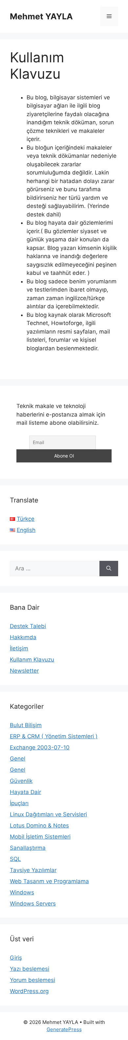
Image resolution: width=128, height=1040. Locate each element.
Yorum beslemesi (32, 980)
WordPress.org (29, 991)
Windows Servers (33, 903)
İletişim (19, 648)
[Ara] (108, 569)
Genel (17, 758)
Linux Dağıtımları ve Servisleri (48, 814)
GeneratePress (64, 1029)
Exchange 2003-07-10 (40, 747)
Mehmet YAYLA (41, 16)
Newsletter (24, 670)
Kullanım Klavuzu (32, 659)
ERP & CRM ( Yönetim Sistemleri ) (53, 736)
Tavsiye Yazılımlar (33, 870)
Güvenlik (21, 781)
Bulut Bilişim (26, 725)
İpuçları (19, 803)
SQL (15, 859)
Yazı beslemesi (29, 969)
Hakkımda (23, 637)
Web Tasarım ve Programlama (49, 881)
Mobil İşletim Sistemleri (40, 836)
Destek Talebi (28, 626)
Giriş (16, 957)
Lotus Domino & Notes (39, 825)
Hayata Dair (25, 792)
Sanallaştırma (28, 848)
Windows (22, 892)
